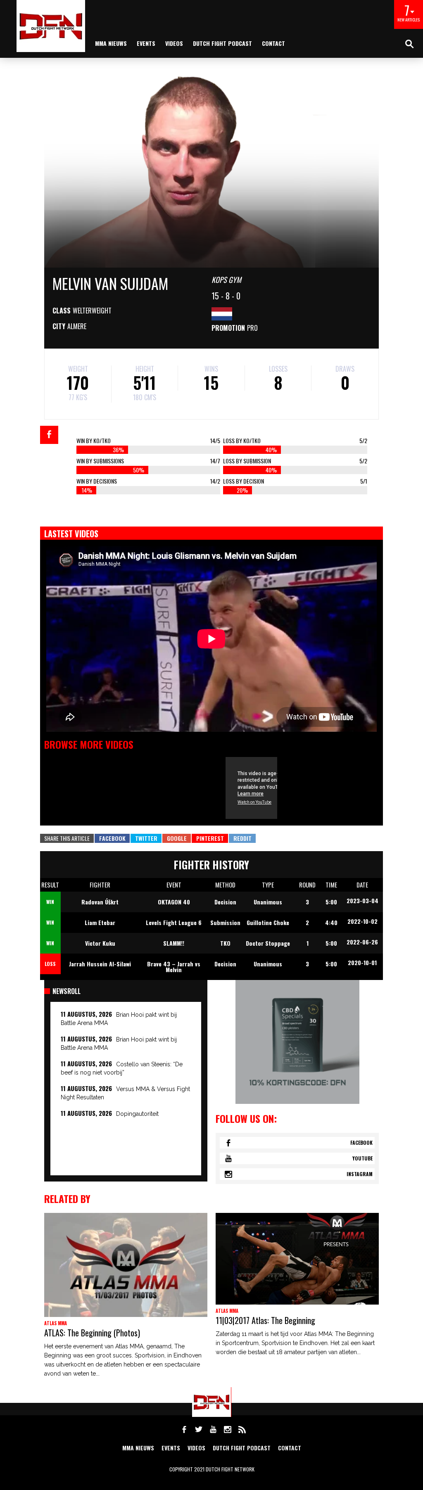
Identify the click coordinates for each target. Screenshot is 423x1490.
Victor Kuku (100, 943)
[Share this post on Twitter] (146, 838)
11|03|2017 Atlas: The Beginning (265, 1320)
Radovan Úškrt (100, 901)
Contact (273, 43)
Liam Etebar (100, 922)
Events (146, 43)
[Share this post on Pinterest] (210, 838)
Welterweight (92, 311)
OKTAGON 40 (174, 901)
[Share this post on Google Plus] (176, 838)
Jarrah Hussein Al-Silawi (100, 963)
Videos (174, 43)
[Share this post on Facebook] (49, 435)
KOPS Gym (226, 279)
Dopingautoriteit (137, 1113)
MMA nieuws (111, 43)
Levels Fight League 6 (174, 922)
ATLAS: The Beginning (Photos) (92, 1332)
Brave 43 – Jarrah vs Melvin (173, 966)
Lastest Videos (71, 533)
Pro (252, 328)
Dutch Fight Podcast (222, 43)
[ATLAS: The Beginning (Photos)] (125, 1265)
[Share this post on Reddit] (242, 838)
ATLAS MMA (55, 1323)
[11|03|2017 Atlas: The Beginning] (297, 1259)
